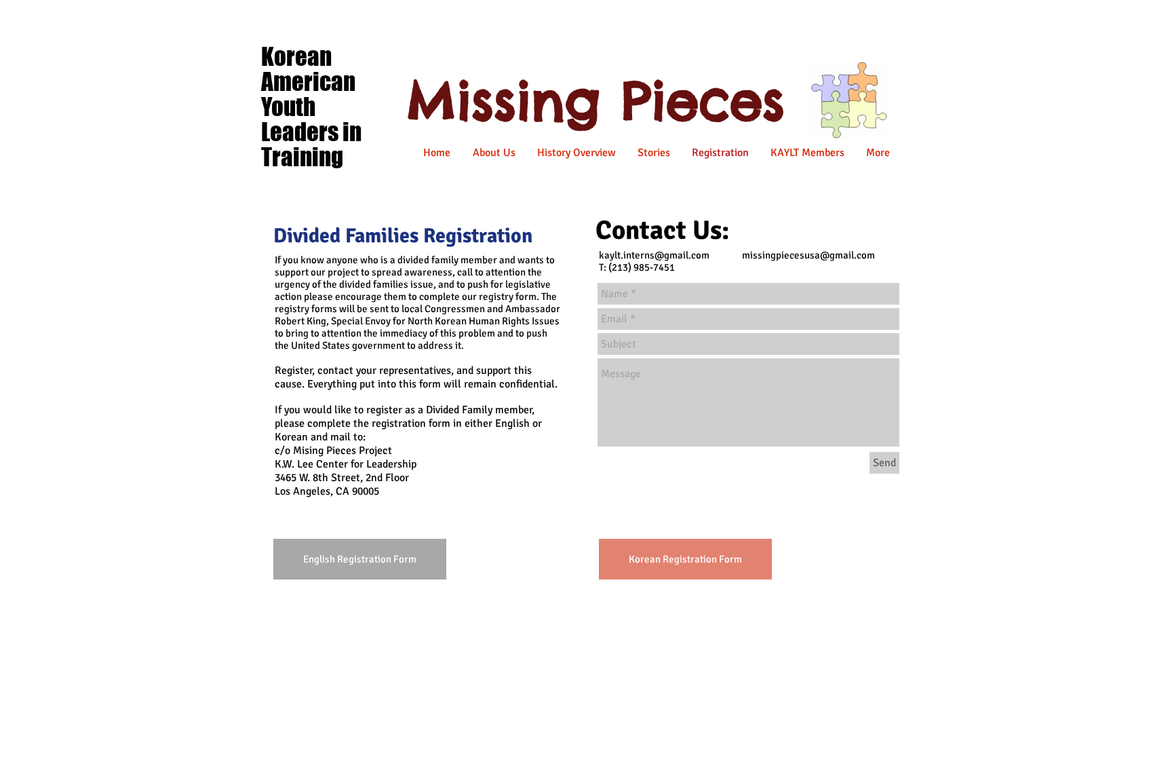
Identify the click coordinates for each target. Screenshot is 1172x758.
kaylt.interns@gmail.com (654, 255)
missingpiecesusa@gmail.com (808, 255)
